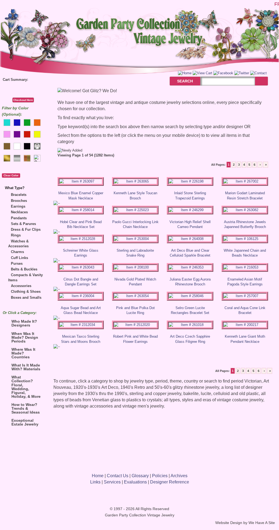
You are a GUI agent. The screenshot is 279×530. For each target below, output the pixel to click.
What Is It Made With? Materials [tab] (25, 367)
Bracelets (18, 195)
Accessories (21, 286)
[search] (261, 81)
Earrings (18, 206)
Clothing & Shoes (26, 291)
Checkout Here (23, 99)
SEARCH (179, 81)
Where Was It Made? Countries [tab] (23, 353)
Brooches (19, 201)
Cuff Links (19, 258)
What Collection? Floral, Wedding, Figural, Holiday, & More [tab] (26, 386)
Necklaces (19, 212)
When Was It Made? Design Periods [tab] (24, 337)
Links (95, 482)
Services (112, 482)
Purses (17, 263)
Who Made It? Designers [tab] (24, 323)
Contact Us (117, 475)
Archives (179, 475)
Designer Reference (169, 482)
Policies (160, 475)
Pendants (19, 218)
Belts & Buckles (24, 269)
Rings (16, 235)
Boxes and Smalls (26, 297)
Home (98, 475)
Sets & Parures (23, 224)
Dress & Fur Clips (26, 229)
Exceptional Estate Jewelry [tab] (24, 422)
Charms (17, 252)
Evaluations (135, 482)
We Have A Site (261, 523)
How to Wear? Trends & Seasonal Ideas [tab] (25, 408)
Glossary (140, 475)
